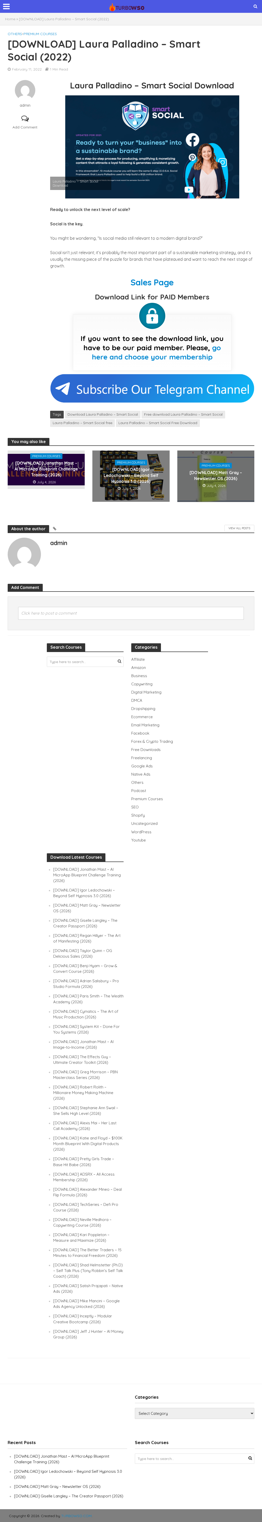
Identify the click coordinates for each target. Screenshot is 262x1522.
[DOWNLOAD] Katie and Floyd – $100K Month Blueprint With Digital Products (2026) (88, 1144)
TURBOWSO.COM (76, 1516)
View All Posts (239, 528)
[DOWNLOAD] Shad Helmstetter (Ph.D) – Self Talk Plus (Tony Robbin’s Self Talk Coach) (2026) (88, 1271)
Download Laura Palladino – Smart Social (103, 414)
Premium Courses (40, 34)
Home (10, 19)
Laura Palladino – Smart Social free (82, 422)
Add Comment (25, 127)
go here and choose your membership (156, 352)
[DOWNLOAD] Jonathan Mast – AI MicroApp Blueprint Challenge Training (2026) (46, 468)
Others (15, 34)
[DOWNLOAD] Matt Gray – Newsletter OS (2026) (216, 475)
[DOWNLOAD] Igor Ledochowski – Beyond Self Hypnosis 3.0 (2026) (131, 475)
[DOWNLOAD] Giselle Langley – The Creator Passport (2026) (68, 1496)
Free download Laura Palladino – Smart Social (183, 414)
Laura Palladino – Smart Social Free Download (157, 422)
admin (25, 105)
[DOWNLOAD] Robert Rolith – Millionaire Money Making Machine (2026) (83, 1093)
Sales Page (152, 282)
